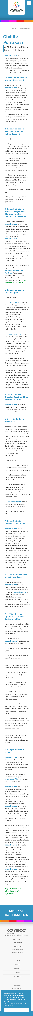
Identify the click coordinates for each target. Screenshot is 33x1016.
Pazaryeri (17, 972)
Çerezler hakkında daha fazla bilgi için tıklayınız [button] (15, 1004)
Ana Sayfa (14, 28)
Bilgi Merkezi (17, 976)
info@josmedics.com (17, 952)
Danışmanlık (17, 968)
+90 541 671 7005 (17, 943)
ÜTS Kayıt (17, 965)
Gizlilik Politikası (24, 28)
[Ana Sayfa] (16, 14)
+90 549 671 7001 (17, 946)
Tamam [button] (16, 1010)
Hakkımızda (17, 985)
